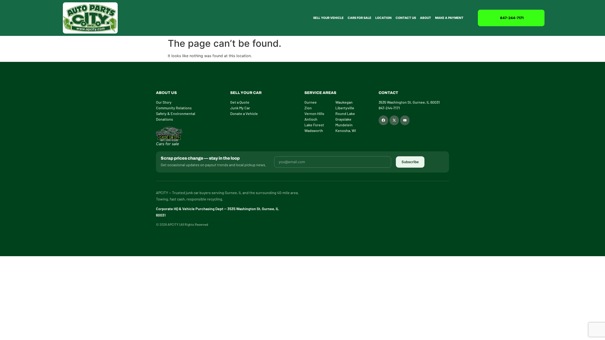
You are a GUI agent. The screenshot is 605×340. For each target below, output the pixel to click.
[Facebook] (383, 120)
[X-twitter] (394, 120)
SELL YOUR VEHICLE (328, 18)
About (425, 18)
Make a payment (449, 18)
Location (383, 18)
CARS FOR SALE (359, 18)
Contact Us (406, 18)
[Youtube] (405, 120)
